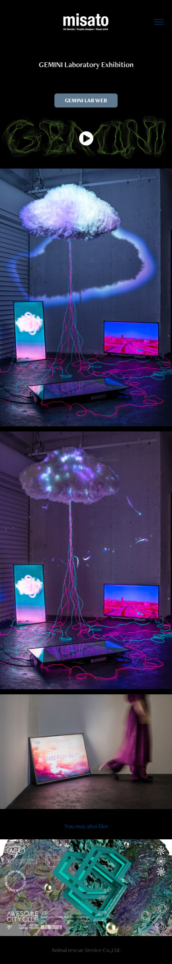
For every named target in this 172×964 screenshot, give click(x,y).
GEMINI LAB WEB (86, 100)
